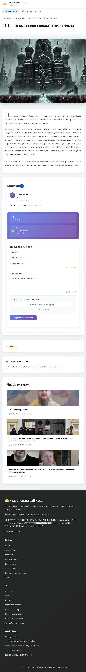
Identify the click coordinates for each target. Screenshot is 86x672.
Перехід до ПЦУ (11, 636)
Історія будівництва (13, 650)
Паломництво (10, 564)
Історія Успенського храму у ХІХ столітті (21, 645)
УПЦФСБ (13, 347)
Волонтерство (10, 559)
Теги (6, 577)
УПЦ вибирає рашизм (18, 409)
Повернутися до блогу (14, 18)
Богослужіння (10, 550)
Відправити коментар (23, 318)
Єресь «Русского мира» (14, 623)
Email (57, 367)
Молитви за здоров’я (13, 618)
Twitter (43, 367)
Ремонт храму (10, 568)
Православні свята (12, 605)
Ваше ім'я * (14, 252)
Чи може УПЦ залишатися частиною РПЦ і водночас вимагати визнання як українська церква (41, 470)
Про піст (8, 600)
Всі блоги (8, 591)
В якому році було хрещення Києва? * (26, 299)
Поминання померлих (14, 614)
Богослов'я (9, 595)
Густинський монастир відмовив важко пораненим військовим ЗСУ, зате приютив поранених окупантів (40, 439)
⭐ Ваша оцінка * (16, 264)
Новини (7, 545)
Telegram (28, 367)
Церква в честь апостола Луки (18, 655)
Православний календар (15, 573)
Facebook (12, 367)
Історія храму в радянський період (19, 641)
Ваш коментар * (16, 273)
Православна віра (12, 609)
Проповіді (8, 555)
